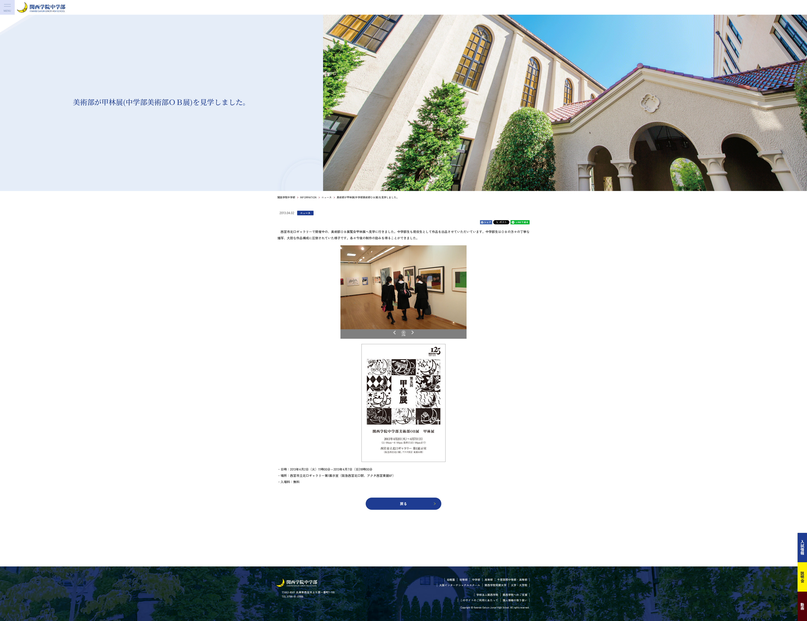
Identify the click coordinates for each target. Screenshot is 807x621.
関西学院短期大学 (495, 585)
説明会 (802, 577)
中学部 (476, 580)
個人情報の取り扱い (515, 600)
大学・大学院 (519, 585)
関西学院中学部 (286, 197)
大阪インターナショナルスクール (459, 585)
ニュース (327, 197)
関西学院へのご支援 (515, 595)
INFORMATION (308, 197)
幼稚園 (451, 580)
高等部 (489, 580)
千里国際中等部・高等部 (512, 580)
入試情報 (802, 547)
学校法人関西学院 (487, 595)
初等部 (463, 580)
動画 (802, 606)
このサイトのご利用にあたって (479, 600)
